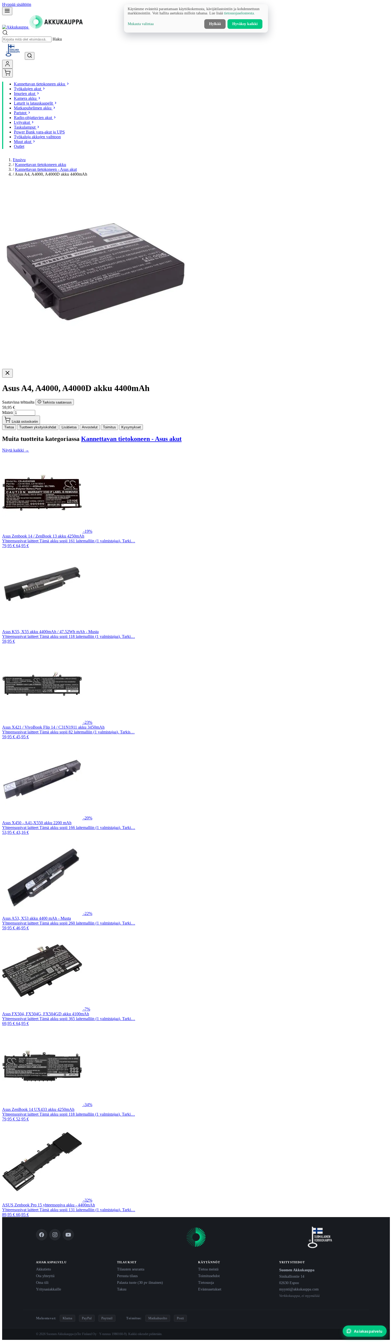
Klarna (67, 1318)
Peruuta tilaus (127, 1276)
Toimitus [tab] (109, 427)
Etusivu (19, 159)
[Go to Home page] (42, 27)
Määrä (7, 412)
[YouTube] (68, 1234)
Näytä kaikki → (15, 450)
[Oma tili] (7, 64)
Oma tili (42, 1282)
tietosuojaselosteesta (239, 13)
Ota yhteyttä (45, 1276)
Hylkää (215, 24)
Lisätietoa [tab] (69, 427)
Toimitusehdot (209, 1276)
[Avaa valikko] (7, 11)
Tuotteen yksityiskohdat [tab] (37, 427)
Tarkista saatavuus (56, 402)
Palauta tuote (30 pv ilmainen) (140, 1282)
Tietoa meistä (208, 1269)
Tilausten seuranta (130, 1269)
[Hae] (29, 56)
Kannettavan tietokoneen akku (40, 164)
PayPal (87, 1318)
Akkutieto (43, 1269)
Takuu (121, 1289)
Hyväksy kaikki (245, 24)
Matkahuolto (157, 1318)
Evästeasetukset (209, 1289)
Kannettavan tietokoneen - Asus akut (46, 169)
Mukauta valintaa (141, 24)
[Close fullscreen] (7, 373)
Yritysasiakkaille (48, 1289)
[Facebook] (41, 1234)
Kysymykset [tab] (131, 427)
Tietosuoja (206, 1282)
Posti (180, 1318)
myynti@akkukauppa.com (299, 1289)
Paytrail (107, 1318)
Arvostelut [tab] (90, 427)
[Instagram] (55, 1234)
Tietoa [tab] (9, 427)
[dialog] (196, 18)
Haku (57, 39)
